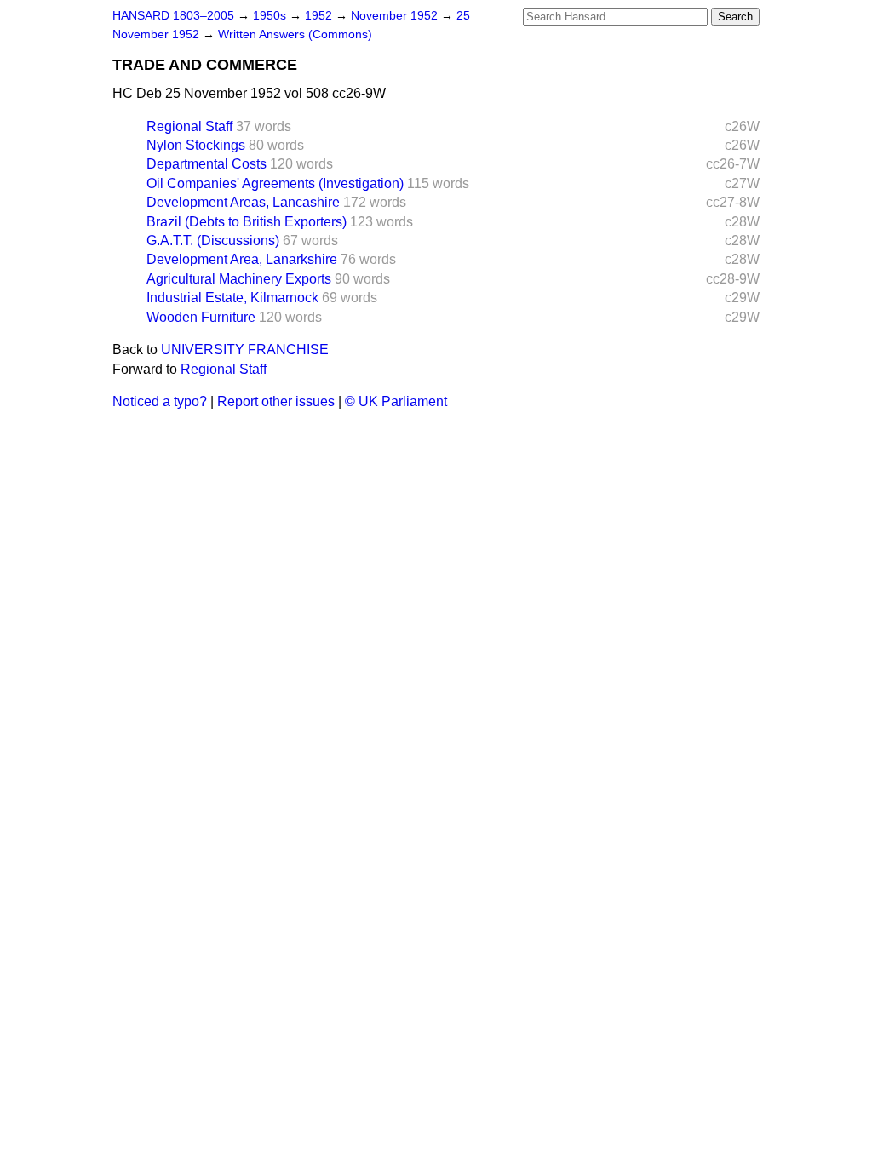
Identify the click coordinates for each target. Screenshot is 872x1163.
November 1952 (396, 15)
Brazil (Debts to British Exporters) (246, 222)
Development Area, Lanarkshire (241, 259)
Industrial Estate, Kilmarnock (232, 297)
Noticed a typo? (159, 401)
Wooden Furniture (200, 317)
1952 (320, 15)
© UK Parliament (396, 401)
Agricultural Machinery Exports (238, 279)
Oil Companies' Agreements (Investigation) (275, 183)
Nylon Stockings (195, 145)
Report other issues (276, 401)
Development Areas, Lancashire (243, 202)
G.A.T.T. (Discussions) (212, 240)
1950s (271, 15)
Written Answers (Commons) (295, 34)
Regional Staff (189, 126)
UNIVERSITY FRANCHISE (245, 349)
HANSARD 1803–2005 (173, 15)
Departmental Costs (206, 164)
